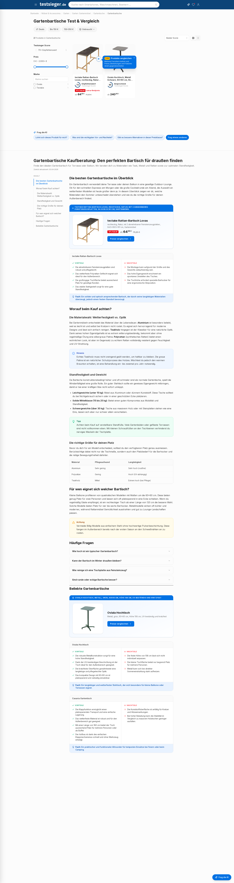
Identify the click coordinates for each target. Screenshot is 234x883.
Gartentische (99, 13)
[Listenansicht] (198, 38)
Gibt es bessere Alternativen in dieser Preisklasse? (140, 137)
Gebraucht (87, 29)
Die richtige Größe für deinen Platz (50, 207)
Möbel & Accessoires (51, 13)
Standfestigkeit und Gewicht (49, 201)
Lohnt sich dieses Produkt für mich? (51, 137)
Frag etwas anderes (177, 137)
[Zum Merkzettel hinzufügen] (98, 70)
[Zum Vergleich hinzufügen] (98, 58)
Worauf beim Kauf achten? (48, 188)
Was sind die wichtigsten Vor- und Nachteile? (92, 137)
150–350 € (69, 29)
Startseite (34, 13)
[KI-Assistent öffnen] (188, 4)
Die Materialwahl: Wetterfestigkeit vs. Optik (48, 194)
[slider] (35, 67)
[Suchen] (156, 5)
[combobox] (113, 5)
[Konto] (198, 4)
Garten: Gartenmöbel (81, 13)
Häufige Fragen (43, 221)
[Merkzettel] (193, 4)
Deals (41, 29)
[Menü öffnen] (36, 4)
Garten (66, 13)
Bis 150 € (54, 29)
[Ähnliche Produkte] (98, 64)
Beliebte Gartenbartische (47, 226)
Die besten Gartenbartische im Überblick (49, 182)
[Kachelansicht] (193, 38)
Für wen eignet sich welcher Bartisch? (48, 214)
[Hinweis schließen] (134, 57)
